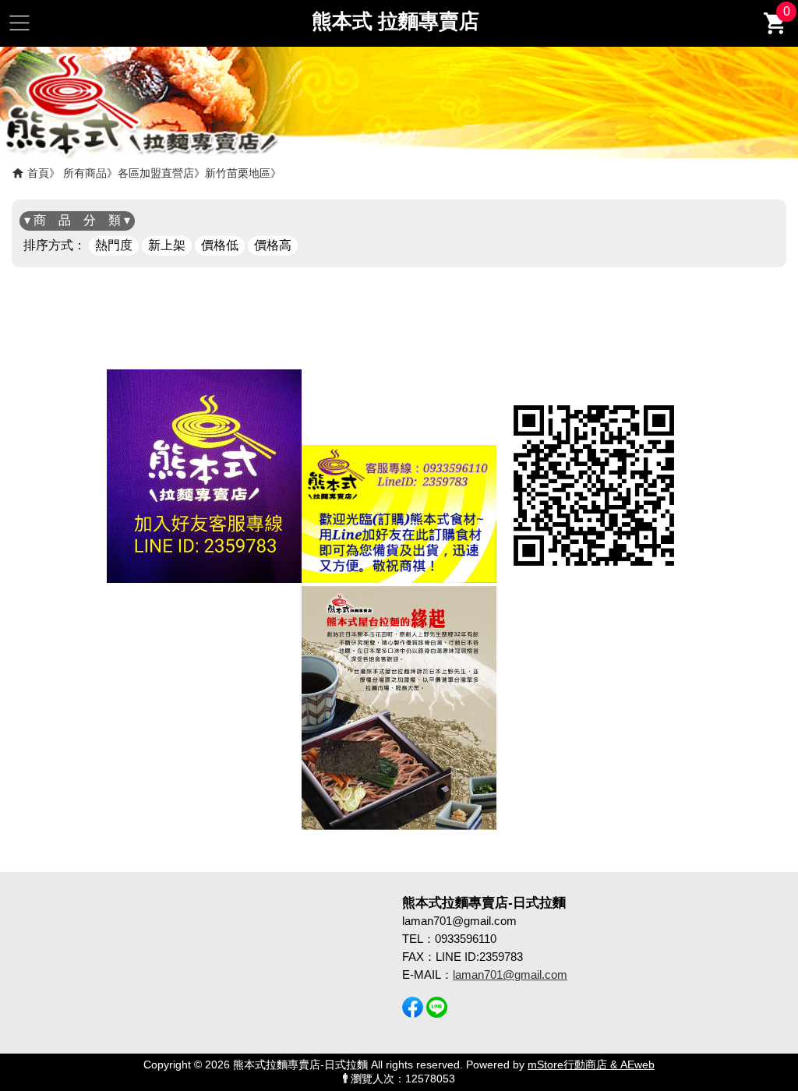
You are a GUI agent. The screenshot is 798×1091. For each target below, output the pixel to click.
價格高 (272, 245)
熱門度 (113, 245)
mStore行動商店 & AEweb (591, 1065)
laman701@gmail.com (510, 974)
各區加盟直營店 (156, 173)
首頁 (38, 173)
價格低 (219, 245)
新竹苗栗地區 (237, 173)
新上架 (166, 245)
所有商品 (85, 173)
